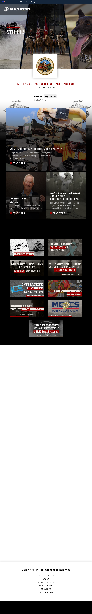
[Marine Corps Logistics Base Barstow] (17, 9)
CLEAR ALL (40, 100)
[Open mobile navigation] (86, 9)
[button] (52, 2)
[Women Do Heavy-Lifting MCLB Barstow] (46, 139)
